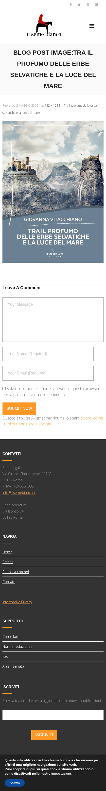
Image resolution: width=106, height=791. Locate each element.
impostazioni (61, 773)
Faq (5, 656)
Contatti (8, 581)
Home (7, 552)
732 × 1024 (52, 105)
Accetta (15, 783)
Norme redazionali (17, 646)
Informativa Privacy (17, 602)
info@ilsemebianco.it (18, 492)
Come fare (10, 636)
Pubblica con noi (15, 571)
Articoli (7, 561)
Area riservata (13, 666)
